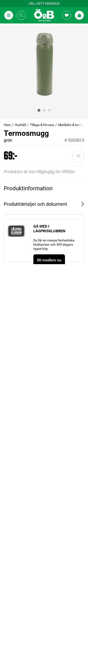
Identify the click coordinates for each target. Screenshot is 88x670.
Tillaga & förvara (42, 125)
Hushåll (20, 125)
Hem (7, 125)
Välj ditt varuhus (44, 3)
